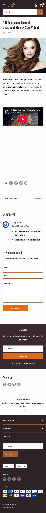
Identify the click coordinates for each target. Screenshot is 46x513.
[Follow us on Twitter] (9, 384)
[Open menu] (4, 5)
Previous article (11, 198)
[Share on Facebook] (11, 183)
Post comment (15, 308)
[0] (41, 5)
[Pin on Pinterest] (16, 183)
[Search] (40, 12)
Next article (36, 198)
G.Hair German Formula (30, 87)
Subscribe (23, 356)
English (6, 466)
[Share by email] (25, 183)
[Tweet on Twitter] (21, 183)
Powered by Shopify (9, 507)
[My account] (36, 5)
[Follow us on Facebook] (4, 384)
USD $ (19, 466)
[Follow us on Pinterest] (19, 384)
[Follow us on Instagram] (14, 384)
